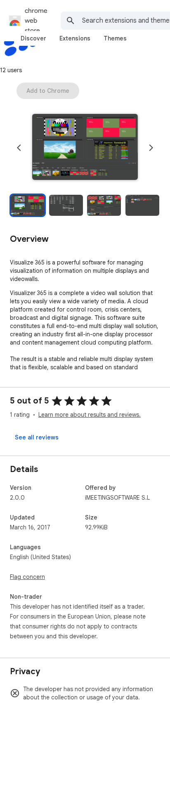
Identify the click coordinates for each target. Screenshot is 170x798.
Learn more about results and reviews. (89, 414)
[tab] (33, 38)
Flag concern (27, 577)
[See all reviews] (37, 437)
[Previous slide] (19, 147)
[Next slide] (151, 147)
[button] (85, 148)
